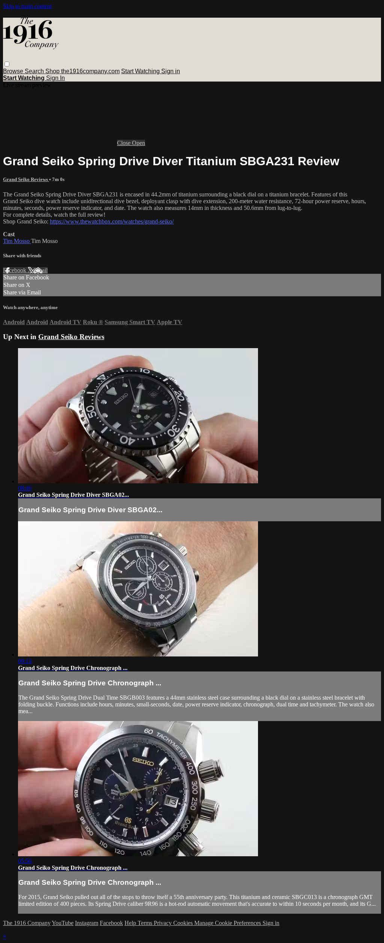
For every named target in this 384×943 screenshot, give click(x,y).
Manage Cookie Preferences (228, 923)
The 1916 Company (27, 923)
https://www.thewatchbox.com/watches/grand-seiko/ (112, 221)
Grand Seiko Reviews (26, 179)
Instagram (86, 923)
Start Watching (141, 71)
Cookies (183, 923)
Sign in (170, 71)
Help (131, 923)
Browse (14, 71)
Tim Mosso (17, 241)
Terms (146, 923)
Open (138, 143)
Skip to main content (27, 6)
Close (124, 143)
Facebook (15, 270)
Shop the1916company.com (82, 71)
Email (41, 270)
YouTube (63, 923)
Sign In (55, 78)
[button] (6, 64)
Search (35, 71)
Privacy (163, 923)
